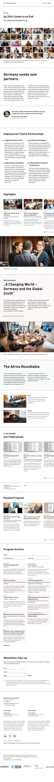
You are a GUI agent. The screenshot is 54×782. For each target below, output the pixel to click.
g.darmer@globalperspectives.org (10, 488)
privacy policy (9, 685)
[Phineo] (47, 766)
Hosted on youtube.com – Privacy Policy (14, 406)
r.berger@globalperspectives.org (15, 486)
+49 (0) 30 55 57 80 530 (9, 705)
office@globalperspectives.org (11, 703)
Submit (30, 675)
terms (15, 685)
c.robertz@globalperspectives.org (35, 714)
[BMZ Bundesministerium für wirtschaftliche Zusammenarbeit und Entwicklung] (13, 766)
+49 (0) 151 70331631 (8, 716)
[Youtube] (14, 736)
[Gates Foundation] (37, 766)
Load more (6, 645)
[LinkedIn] (5, 736)
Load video (15, 404)
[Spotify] (10, 736)
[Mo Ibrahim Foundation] (24, 766)
